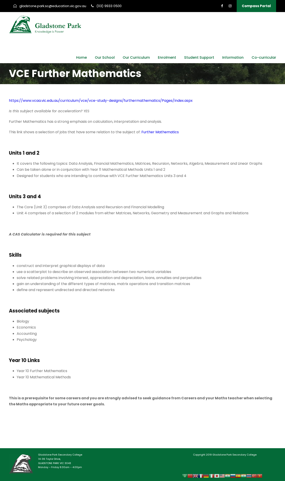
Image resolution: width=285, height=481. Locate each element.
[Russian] (233, 475)
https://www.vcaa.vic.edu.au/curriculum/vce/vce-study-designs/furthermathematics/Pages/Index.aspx (101, 100)
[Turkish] (254, 475)
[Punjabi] (227, 475)
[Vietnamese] (259, 475)
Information (233, 57)
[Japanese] (217, 475)
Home (81, 57)
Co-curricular (264, 57)
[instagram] (230, 6)
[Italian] (211, 475)
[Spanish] (238, 475)
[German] (206, 475)
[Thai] (249, 475)
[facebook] (222, 6)
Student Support (199, 57)
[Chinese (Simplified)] (190, 475)
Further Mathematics (160, 132)
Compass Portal (256, 6)
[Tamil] (243, 475)
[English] (195, 475)
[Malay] (222, 475)
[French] (201, 475)
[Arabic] (184, 475)
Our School (105, 57)
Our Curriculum (136, 57)
